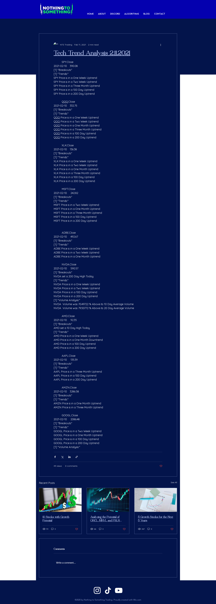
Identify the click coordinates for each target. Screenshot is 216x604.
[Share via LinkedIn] (69, 456)
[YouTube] (118, 590)
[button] (131, 13)
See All (174, 482)
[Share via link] (76, 456)
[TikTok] (108, 590)
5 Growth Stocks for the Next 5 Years (155, 518)
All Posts (46, 24)
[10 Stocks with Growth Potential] (60, 500)
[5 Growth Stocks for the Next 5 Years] (155, 500)
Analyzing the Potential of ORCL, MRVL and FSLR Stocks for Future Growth (105, 518)
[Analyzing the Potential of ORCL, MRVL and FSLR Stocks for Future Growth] (108, 500)
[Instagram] (97, 590)
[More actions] (160, 44)
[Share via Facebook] (55, 456)
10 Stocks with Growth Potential (56, 518)
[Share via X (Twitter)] (62, 456)
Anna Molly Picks (73, 24)
